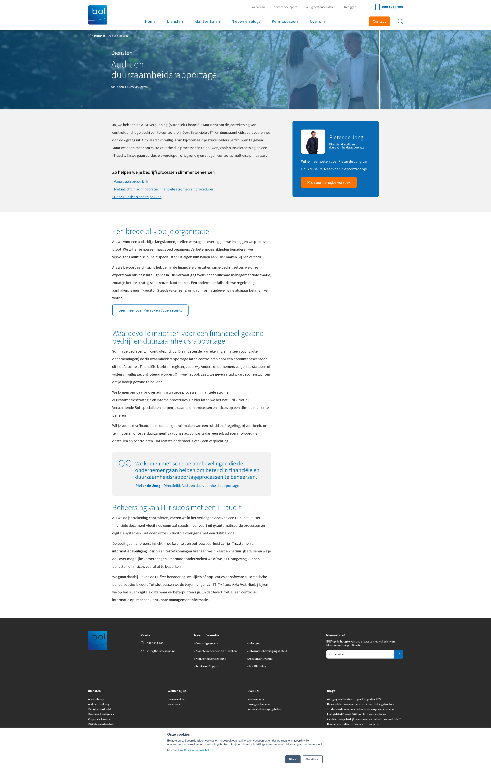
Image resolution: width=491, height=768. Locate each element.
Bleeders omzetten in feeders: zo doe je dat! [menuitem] (354, 724)
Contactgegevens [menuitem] (207, 643)
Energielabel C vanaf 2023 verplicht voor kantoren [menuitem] (356, 714)
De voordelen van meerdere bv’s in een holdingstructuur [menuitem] (360, 704)
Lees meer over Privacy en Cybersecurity (150, 310)
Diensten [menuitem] (175, 21)
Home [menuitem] (150, 21)
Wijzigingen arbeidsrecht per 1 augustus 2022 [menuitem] (354, 699)
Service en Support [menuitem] (207, 666)
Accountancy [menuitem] (96, 699)
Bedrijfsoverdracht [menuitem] (99, 709)
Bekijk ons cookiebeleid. (198, 750)
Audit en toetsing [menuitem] (98, 704)
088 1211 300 (392, 7)
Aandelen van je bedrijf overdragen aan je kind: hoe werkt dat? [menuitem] (364, 719)
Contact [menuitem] (379, 21)
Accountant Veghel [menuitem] (260, 659)
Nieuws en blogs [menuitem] (245, 21)
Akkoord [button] (293, 759)
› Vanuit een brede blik (130, 181)
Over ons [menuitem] (317, 21)
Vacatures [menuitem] (174, 704)
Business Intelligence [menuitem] (101, 714)
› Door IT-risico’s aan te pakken (136, 196)
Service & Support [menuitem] (285, 7)
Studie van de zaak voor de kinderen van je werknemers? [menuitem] (360, 709)
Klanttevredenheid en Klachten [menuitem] (216, 651)
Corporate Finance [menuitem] (99, 719)
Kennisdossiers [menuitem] (285, 21)
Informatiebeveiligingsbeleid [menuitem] (267, 651)
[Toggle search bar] (400, 21)
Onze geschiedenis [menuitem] (258, 704)
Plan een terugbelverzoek (329, 182)
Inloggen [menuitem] (350, 7)
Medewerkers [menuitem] (255, 699)
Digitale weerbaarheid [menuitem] (101, 724)
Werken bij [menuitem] (258, 7)
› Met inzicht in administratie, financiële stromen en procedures (162, 189)
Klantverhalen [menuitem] (207, 21)
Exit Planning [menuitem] (257, 666)
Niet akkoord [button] (312, 759)
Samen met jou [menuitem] (176, 699)
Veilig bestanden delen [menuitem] (320, 7)
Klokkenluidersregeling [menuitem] (210, 659)
